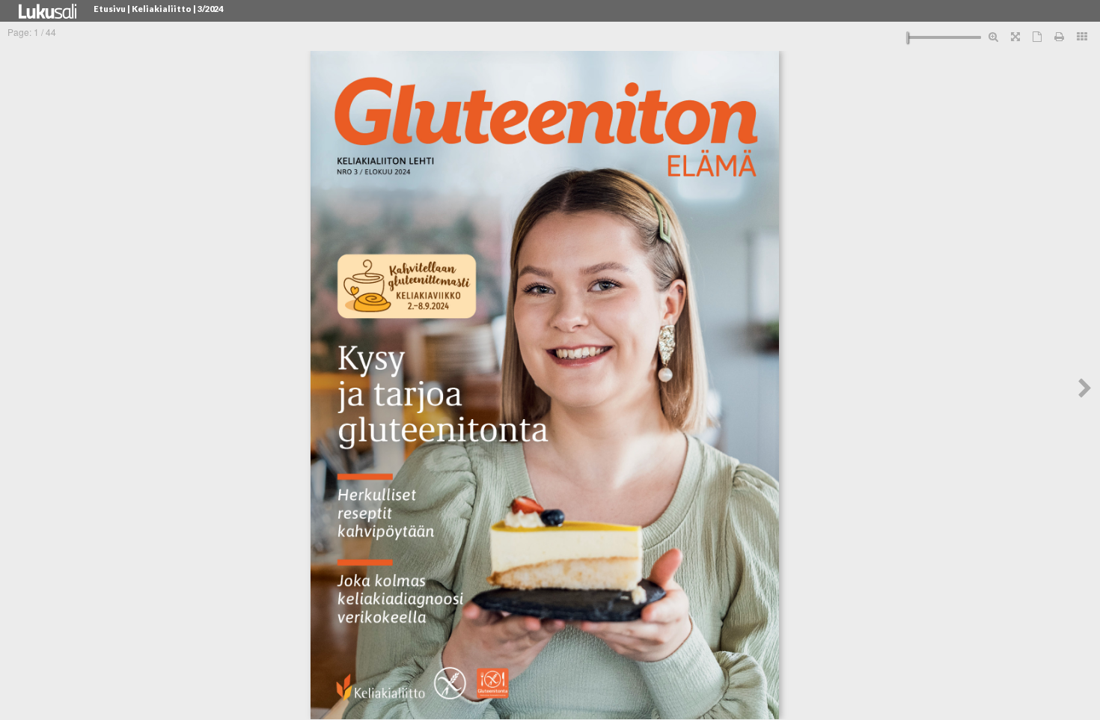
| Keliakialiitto (159, 8)
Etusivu (110, 8)
